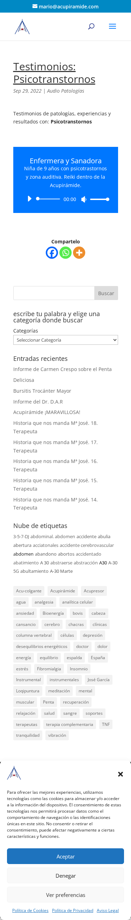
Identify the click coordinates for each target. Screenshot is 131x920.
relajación (25, 713)
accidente (86, 536)
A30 (103, 562)
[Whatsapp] (65, 253)
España (98, 658)
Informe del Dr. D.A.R (38, 401)
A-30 (112, 562)
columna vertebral (34, 635)
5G (16, 571)
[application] (66, 198)
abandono (46, 554)
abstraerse (61, 562)
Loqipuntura (27, 691)
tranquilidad (27, 735)
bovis (78, 613)
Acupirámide (62, 591)
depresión (92, 635)
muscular (25, 702)
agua (21, 602)
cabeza (98, 613)
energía (23, 658)
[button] (120, 774)
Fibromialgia (49, 669)
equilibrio (49, 658)
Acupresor (94, 591)
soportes (94, 713)
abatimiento (26, 562)
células (67, 635)
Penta (48, 702)
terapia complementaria (69, 724)
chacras (76, 624)
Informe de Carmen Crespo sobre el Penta (62, 369)
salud (49, 713)
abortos (66, 554)
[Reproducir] (29, 198)
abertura (22, 545)
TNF (106, 724)
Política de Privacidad (72, 910)
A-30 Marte (61, 571)
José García (99, 680)
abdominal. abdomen (52, 536)
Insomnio (79, 669)
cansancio (26, 624)
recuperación (76, 702)
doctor (82, 646)
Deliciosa (23, 380)
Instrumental (28, 680)
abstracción (86, 562)
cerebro (52, 624)
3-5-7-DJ (21, 536)
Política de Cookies (30, 910)
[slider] (98, 199)
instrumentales (64, 680)
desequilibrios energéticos (41, 646)
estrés (22, 669)
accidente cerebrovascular (87, 545)
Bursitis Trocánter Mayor (42, 390)
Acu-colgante (29, 591)
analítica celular (77, 602)
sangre (70, 713)
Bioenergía (53, 613)
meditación (59, 691)
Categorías (25, 330)
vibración (57, 735)
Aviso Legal (108, 910)
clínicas (100, 624)
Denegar (66, 875)
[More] (79, 253)
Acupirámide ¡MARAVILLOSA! (46, 412)
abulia (104, 536)
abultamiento (34, 571)
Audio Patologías (65, 90)
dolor (102, 646)
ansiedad (25, 613)
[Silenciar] (84, 199)
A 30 (44, 562)
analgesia (44, 602)
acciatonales (45, 545)
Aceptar (66, 856)
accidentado (88, 554)
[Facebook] (52, 253)
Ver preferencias (65, 894)
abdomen (23, 554)
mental (85, 691)
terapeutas (26, 724)
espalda (74, 658)
